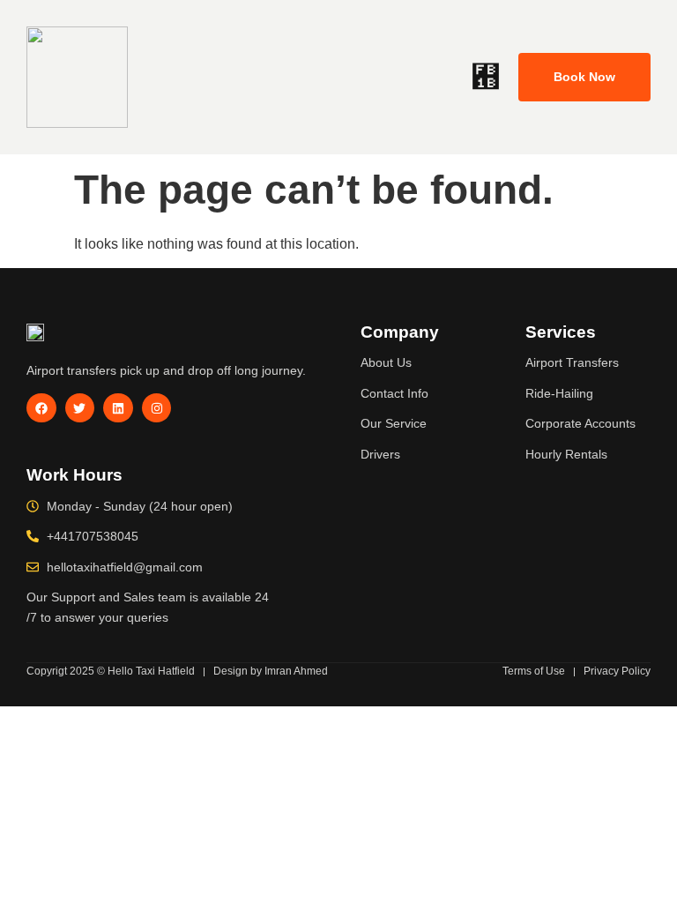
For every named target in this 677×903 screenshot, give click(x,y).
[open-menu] (486, 78)
